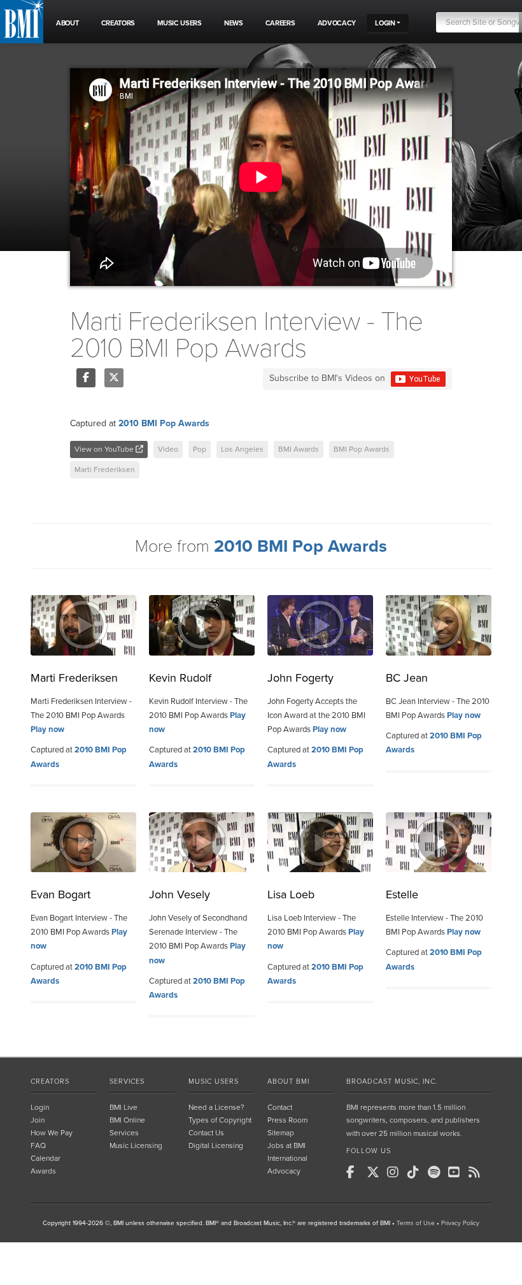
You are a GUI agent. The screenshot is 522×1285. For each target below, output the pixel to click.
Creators (50, 1081)
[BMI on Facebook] (355, 1172)
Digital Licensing (215, 1145)
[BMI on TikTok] (416, 1172)
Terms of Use (416, 1223)
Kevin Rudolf (180, 678)
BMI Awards (298, 449)
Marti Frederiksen (104, 469)
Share (85, 377)
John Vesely (179, 894)
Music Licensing (135, 1145)
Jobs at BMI (286, 1145)
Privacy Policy (460, 1223)
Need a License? (216, 1107)
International (287, 1158)
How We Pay (52, 1132)
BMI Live (123, 1107)
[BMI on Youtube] (457, 1172)
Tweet (113, 377)
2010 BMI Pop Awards (163, 423)
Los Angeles (242, 449)
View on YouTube (105, 449)
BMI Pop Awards (362, 449)
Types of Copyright (219, 1120)
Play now (47, 729)
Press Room (287, 1120)
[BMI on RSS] (477, 1172)
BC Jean (407, 678)
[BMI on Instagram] (396, 1172)
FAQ (38, 1145)
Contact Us (206, 1132)
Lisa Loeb (290, 894)
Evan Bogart (60, 894)
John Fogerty (300, 678)
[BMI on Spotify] (437, 1172)
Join (38, 1120)
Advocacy (283, 1171)
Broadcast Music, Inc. (391, 1081)
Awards (43, 1171)
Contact (279, 1107)
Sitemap (280, 1132)
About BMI (288, 1081)
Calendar (45, 1158)
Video (168, 449)
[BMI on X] (375, 1172)
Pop (199, 449)
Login (40, 1107)
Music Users (213, 1081)
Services (127, 1081)
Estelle (402, 894)
